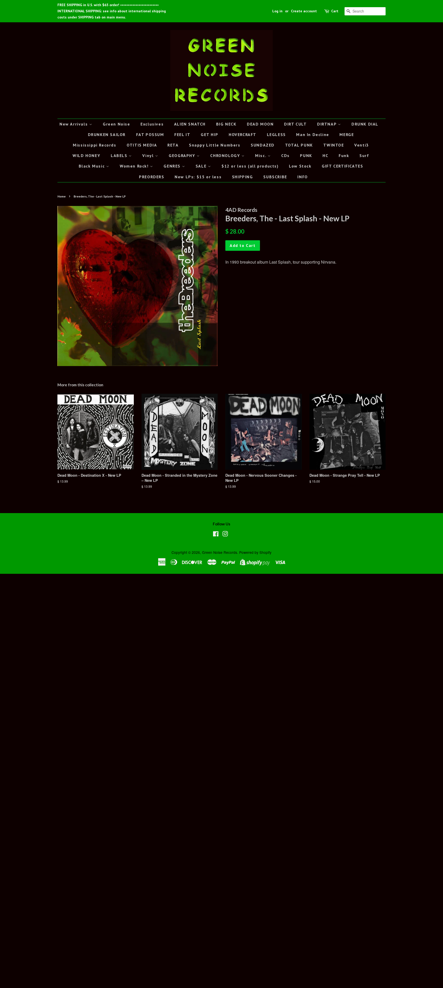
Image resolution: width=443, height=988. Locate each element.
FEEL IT (182, 134)
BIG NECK (226, 124)
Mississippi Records (94, 145)
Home (61, 196)
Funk (344, 155)
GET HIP (209, 134)
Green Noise (116, 124)
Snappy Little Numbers (214, 145)
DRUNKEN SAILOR (107, 134)
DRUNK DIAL (364, 124)
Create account (304, 11)
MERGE (346, 134)
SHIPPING (242, 176)
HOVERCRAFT (242, 134)
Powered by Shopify (255, 552)
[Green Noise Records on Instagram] (225, 534)
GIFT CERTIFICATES (342, 166)
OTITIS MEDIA (142, 145)
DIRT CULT (295, 124)
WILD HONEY (86, 155)
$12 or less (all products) (250, 166)
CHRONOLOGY (225, 155)
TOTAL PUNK (299, 145)
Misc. (261, 155)
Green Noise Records (219, 552)
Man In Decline (312, 134)
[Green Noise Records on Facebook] (216, 534)
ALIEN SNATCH (190, 124)
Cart (334, 11)
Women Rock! (135, 166)
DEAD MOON (260, 124)
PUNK (306, 155)
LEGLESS (276, 134)
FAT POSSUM (150, 134)
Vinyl (148, 155)
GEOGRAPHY (183, 155)
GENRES (173, 166)
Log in (277, 11)
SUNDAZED (263, 145)
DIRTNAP (327, 124)
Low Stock (300, 166)
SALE (202, 166)
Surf (364, 155)
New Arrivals (74, 124)
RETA (172, 145)
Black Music (92, 166)
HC (325, 155)
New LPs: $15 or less (198, 176)
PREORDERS (151, 176)
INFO (302, 176)
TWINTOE (333, 145)
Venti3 (361, 145)
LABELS (120, 155)
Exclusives (152, 124)
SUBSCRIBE (275, 176)
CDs (285, 155)
